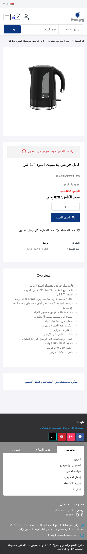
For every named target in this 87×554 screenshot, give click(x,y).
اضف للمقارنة (47, 230)
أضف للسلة (63, 217)
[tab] (43, 275)
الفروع (77, 459)
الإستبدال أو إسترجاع (70, 465)
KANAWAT (77, 549)
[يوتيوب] (62, 437)
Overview (43, 275)
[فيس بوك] (80, 437)
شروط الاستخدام (72, 483)
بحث (12, 29)
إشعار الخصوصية (72, 477)
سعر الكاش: (70, 197)
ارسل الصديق (26, 230)
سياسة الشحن (73, 471)
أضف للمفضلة (68, 230)
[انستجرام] (71, 437)
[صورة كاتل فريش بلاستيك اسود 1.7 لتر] (43, 87)
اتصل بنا (77, 489)
